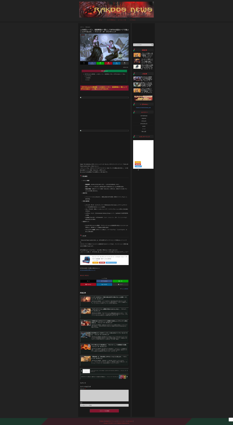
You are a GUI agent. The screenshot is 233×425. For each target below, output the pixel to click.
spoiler (87, 275)
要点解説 (88, 77)
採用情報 (106, 421)
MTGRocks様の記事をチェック (87, 270)
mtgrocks (82, 275)
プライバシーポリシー (122, 421)
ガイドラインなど (113, 421)
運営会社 (102, 421)
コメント (83, 388)
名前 (81, 403)
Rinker (97, 260)
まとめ (88, 79)
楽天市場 (102, 262)
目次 (102, 71)
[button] (125, 63)
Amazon (95, 262)
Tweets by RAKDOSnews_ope (143, 107)
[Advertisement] (143, 33)
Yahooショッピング (111, 262)
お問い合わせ (130, 421)
